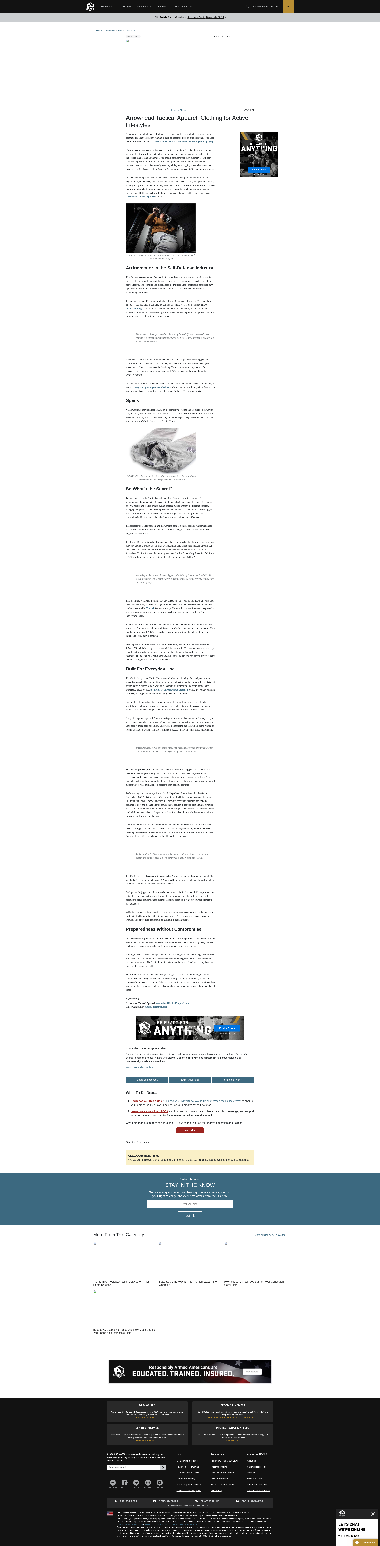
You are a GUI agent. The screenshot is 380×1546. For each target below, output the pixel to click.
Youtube (160, 1487)
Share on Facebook (147, 1080)
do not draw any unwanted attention (169, 689)
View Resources (145, 1440)
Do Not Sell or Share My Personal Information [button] (177, 1524)
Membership (107, 6)
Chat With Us (210, 1501)
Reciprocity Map (211, 4)
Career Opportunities (257, 1484)
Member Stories (183, 6)
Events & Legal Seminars (223, 1484)
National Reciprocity (256, 1467)
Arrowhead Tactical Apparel (140, 196)
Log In (274, 6)
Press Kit (251, 1473)
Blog (194, 4)
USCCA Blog (216, 1490)
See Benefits (230, 1440)
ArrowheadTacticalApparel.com (172, 1003)
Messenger (113, 1487)
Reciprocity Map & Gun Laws (224, 1461)
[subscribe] (163, 1467)
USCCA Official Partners (258, 1490)
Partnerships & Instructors (189, 1484)
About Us (162, 4)
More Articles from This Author (270, 1235)
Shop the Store (254, 1478)
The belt (150, 608)
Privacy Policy (123, 1524)
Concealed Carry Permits (222, 1473)
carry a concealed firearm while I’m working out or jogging (183, 141)
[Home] (90, 6)
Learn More (190, 1130)
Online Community (219, 1478)
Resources (144, 4)
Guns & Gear (133, 36)
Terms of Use (136, 1524)
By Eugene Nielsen (178, 110)
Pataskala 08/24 (196, 17)
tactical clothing (134, 308)
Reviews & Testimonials (188, 1467)
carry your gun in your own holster (151, 387)
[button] (365, 1542)
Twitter (136, 1487)
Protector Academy (186, 1478)
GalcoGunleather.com (156, 1007)
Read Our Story (145, 1418)
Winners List (149, 1524)
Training (126, 4)
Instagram (148, 1487)
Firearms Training (219, 1467)
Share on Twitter (232, 1080)
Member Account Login (188, 1473)
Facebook (124, 1487)
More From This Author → (141, 1067)
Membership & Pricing (187, 1461)
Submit (190, 1215)
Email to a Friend (190, 1080)
